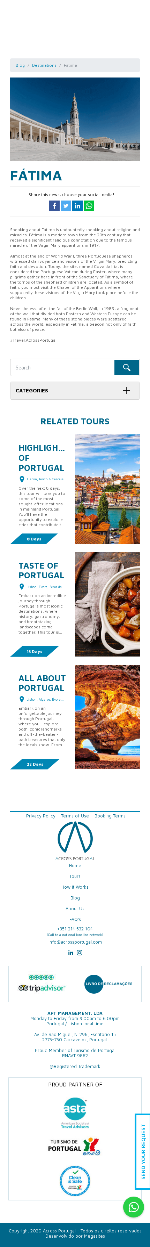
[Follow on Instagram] (79, 954)
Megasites (94, 1236)
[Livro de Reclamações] (108, 984)
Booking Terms (110, 815)
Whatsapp (133, 1207)
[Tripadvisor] (42, 983)
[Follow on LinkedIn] (71, 954)
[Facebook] (55, 205)
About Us (75, 908)
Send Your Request (143, 1152)
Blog (20, 65)
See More (107, 500)
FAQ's (75, 919)
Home (75, 865)
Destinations (44, 65)
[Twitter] (66, 205)
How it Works (75, 887)
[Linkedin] (78, 205)
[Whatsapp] (89, 205)
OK (126, 367)
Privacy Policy (40, 815)
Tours (75, 876)
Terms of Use (75, 815)
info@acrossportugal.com (75, 942)
